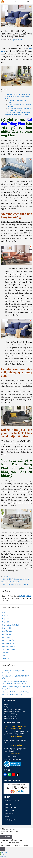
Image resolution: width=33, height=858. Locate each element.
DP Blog (6, 707)
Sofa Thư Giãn (7, 634)
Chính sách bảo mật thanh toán (12, 709)
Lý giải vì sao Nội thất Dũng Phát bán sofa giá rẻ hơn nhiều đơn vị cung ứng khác (17, 96)
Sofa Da (4, 613)
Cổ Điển (6, 652)
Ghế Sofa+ (23, 840)
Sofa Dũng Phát (25, 596)
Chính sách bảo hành (10, 716)
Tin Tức (6, 576)
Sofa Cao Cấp (7, 628)
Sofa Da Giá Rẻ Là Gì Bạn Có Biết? (15, 584)
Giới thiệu (6, 704)
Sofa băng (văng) (10, 807)
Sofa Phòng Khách (8, 646)
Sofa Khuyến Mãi (8, 643)
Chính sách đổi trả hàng (10, 714)
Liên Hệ (25, 845)
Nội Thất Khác (14, 843)
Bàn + (3, 843)
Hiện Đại (6, 658)
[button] (31, 2)
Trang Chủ (4, 840)
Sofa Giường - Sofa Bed (12, 801)
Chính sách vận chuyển (10, 718)
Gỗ (4, 655)
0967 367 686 (12, 757)
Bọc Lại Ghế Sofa (6, 845)
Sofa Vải (5, 616)
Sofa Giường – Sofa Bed (10, 625)
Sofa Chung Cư (7, 637)
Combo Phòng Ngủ (8, 649)
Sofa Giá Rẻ (6, 622)
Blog (16, 845)
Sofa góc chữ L (9, 810)
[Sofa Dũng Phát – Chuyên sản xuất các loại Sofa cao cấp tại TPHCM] (2, 2)
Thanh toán (6, 837)
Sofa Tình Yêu (7, 631)
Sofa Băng (5, 619)
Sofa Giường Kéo (8, 640)
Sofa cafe (7, 817)
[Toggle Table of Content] (2, 92)
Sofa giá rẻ (7, 804)
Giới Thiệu (14, 840)
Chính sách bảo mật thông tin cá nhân (14, 711)
